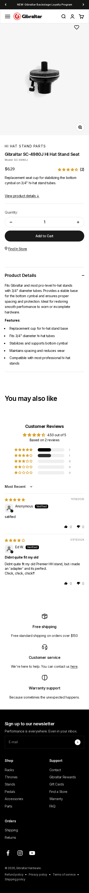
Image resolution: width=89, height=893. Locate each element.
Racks (9, 770)
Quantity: (11, 212)
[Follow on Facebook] (8, 853)
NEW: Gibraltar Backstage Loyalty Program (44, 4)
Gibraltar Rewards (62, 777)
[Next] (83, 4)
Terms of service (64, 874)
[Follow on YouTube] (32, 853)
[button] (71, 169)
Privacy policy (38, 874)
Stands (10, 784)
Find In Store (17, 249)
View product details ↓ (22, 196)
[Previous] (5, 4)
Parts (8, 806)
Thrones (11, 777)
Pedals (10, 792)
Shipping (11, 830)
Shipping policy (15, 879)
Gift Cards (56, 784)
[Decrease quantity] (11, 222)
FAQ (52, 806)
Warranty (56, 799)
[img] (15, 500)
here (74, 666)
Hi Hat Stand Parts (25, 146)
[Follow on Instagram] (20, 853)
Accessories (14, 799)
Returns (10, 837)
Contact (55, 770)
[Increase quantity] (78, 222)
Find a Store (58, 792)
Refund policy (14, 874)
